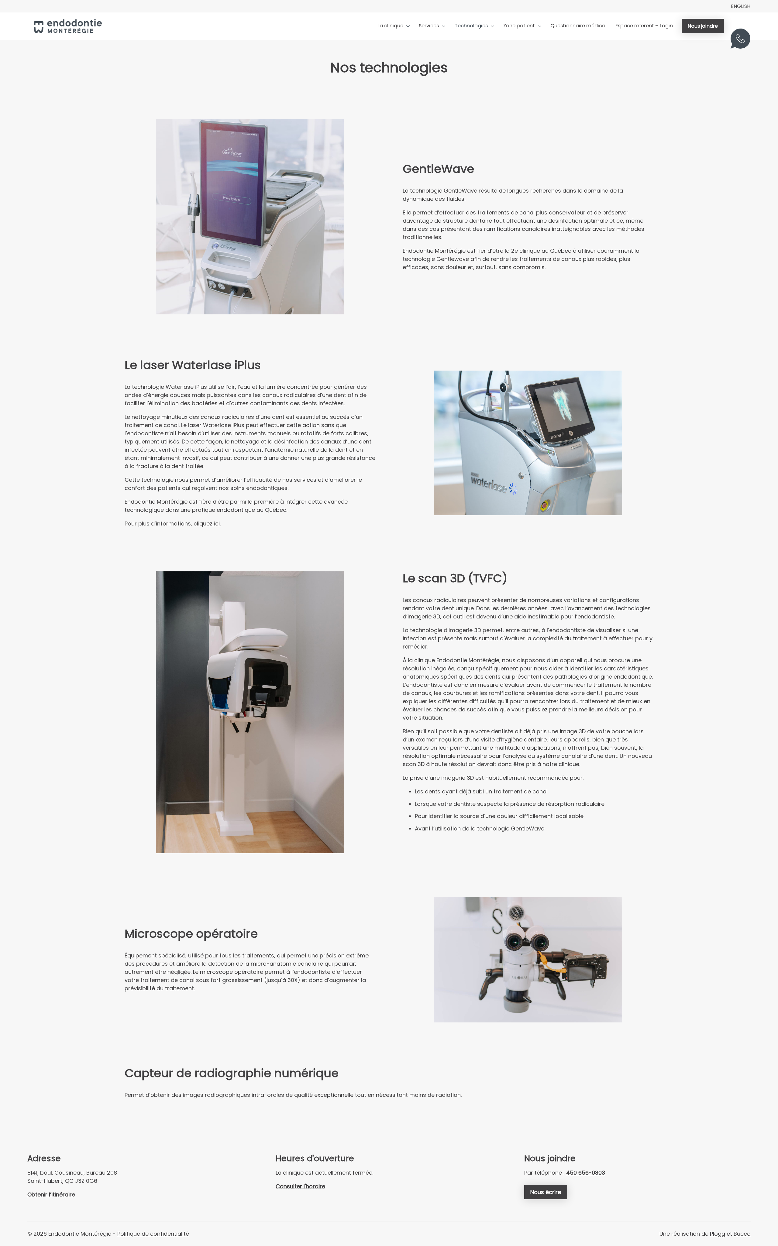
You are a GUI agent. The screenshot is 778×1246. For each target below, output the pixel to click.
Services (429, 25)
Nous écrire (545, 1192)
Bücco (742, 1233)
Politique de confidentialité (153, 1233)
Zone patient (519, 25)
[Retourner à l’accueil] (67, 26)
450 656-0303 (744, 42)
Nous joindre (703, 25)
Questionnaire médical (578, 25)
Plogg (718, 1233)
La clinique (390, 25)
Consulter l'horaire (300, 1186)
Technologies (471, 25)
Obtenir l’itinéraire (51, 1194)
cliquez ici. (207, 523)
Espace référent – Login (644, 25)
